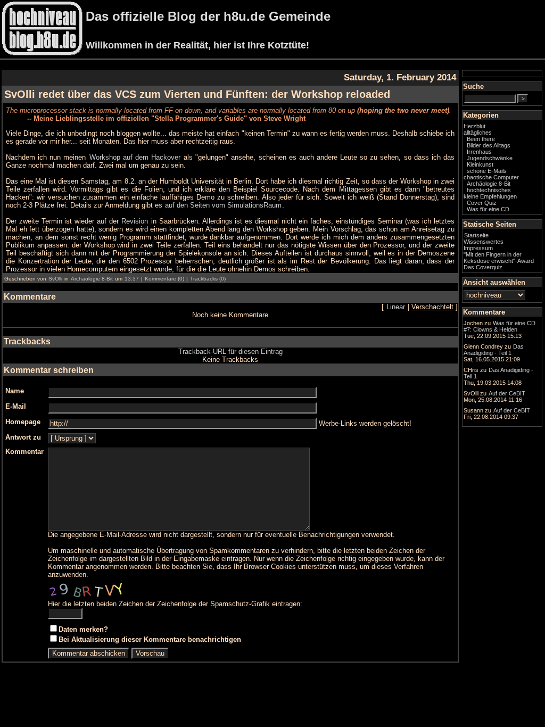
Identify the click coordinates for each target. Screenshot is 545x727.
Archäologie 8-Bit (92, 279)
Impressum (478, 248)
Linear (395, 307)
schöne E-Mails (487, 171)
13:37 (132, 279)
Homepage (22, 422)
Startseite (476, 235)
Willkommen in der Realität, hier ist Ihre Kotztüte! (197, 45)
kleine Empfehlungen (490, 196)
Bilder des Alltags (488, 145)
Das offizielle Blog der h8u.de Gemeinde (208, 16)
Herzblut (474, 126)
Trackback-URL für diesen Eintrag (230, 352)
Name (14, 391)
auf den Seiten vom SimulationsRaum (223, 205)
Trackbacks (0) (208, 279)
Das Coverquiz (483, 267)
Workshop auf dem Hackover (134, 157)
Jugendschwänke (490, 158)
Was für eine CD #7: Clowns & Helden (499, 326)
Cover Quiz (482, 203)
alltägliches (478, 132)
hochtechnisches (489, 190)
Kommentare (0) (164, 279)
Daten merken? (83, 629)
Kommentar (24, 452)
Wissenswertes (483, 241)
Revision (134, 221)
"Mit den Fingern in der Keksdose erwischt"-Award (499, 257)
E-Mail (15, 406)
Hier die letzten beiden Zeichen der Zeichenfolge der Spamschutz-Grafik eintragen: (175, 604)
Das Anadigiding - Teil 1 (494, 349)
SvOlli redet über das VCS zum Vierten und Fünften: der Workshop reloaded (197, 94)
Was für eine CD (488, 209)
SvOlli (55, 279)
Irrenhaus (479, 151)
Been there (481, 139)
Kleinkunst (480, 164)
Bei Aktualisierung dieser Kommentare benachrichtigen (150, 639)
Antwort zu (23, 437)
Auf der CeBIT (507, 393)
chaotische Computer (491, 177)
